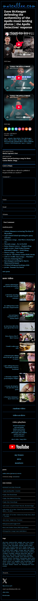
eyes (17, 548)
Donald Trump (14, 547)
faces (20, 548)
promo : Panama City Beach (14, 267)
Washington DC (26, 564)
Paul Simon (16, 558)
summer (13, 563)
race (14, 559)
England (13, 548)
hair (28, 550)
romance (28, 559)
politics (5, 559)
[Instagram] (19, 129)
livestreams (6, 595)
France (12, 550)
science (7, 143)
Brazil (16, 544)
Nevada (17, 556)
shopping (17, 561)
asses (28, 542)
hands (32, 550)
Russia (33, 559)
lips (11, 555)
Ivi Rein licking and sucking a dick (16, 265)
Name (5, 199)
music (8, 556)
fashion (25, 548)
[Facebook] (16, 129)
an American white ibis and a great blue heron (11, 326)
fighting (32, 548)
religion (18, 559)
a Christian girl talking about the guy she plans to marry (10, 357)
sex (13, 561)
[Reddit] (26, 129)
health (4, 551)
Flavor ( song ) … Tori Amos (14, 252)
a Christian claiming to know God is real (11, 397)
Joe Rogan (11, 553)
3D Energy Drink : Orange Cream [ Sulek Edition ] (15, 531)
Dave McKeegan (26, 138)
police (33, 558)
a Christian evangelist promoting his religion (11, 377)
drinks (25, 547)
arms (24, 542)
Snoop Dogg (27, 561)
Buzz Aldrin (17, 138)
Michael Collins (22, 140)
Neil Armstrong (8, 141)
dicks (7, 547)
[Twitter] (9, 129)
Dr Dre (20, 547)
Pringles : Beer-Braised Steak (10, 494)
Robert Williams (28, 141)
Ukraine (11, 564)
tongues (30, 563)
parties (10, 558)
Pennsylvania (23, 558)
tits (26, 563)
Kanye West (24, 553)
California (21, 544)
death (4, 547)
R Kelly (23, 559)
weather (5, 566)
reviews (19, 473)
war (20, 564)
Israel (22, 551)
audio (4, 473)
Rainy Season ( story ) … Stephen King (17, 246)
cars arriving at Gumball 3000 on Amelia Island (12, 316)
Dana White (15, 545)
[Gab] (12, 129)
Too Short (5, 564)
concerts (5, 545)
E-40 (32, 547)
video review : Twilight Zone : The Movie (12, 520)
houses (13, 551)
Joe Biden (5, 553)
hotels (8, 551)
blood (8, 544)
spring (8, 563)
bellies (4, 544)
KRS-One (30, 553)
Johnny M (17, 553)
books (12, 544)
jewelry (26, 551)
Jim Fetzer (31, 551)
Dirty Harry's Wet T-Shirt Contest (11, 337)
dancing (21, 545)
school (4, 561)
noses (31, 556)
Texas (17, 563)
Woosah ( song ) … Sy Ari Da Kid (15, 244)
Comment (6, 177)
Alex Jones (5, 542)
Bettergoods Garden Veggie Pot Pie (11, 523)
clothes (31, 544)
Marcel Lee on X (7, 586)
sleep (22, 561)
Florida (7, 550)
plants (29, 558)
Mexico (15, 555)
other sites (6, 592)
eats (4, 548)
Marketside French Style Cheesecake (12, 487)
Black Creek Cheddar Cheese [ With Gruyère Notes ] (15, 527)
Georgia (21, 550)
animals (10, 138)
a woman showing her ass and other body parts (11, 387)
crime (9, 545)
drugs (29, 547)
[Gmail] (29, 129)
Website (5, 214)
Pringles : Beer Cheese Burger (10, 502)
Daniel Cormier (28, 545)
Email (4, 207)
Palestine (5, 558)
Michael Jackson (21, 555)
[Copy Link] (5, 129)
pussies (10, 559)
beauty (32, 542)
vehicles (28, 143)
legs (4, 555)
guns (25, 550)
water (32, 564)
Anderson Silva (13, 542)
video (11, 135)
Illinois (18, 551)
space (23, 143)
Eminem (8, 548)
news (21, 556)
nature (12, 556)
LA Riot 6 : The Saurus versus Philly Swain (19, 254)
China (26, 544)
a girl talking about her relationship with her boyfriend (11, 367)
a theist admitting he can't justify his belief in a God (10, 286)
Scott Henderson (16, 143)
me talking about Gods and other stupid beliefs (10, 306)
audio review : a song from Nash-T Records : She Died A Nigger (18, 506)
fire (3, 550)
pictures (13, 473)
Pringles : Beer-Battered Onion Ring (11, 498)
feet (28, 548)
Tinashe (22, 563)
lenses (6, 140)
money (30, 140)
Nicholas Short (18, 141)
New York (26, 556)
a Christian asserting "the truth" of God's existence (11, 296)
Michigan (29, 555)
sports (4, 563)
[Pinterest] (23, 129)
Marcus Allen (13, 140)
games (16, 550)
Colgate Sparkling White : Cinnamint (11, 491)
